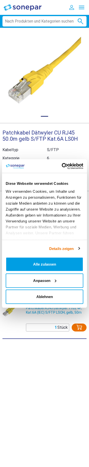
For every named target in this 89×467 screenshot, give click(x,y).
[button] (44, 70)
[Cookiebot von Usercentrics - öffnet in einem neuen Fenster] (62, 166)
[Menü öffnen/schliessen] (81, 7)
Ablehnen (44, 297)
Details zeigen (61, 248)
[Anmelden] (71, 7)
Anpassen (41, 280)
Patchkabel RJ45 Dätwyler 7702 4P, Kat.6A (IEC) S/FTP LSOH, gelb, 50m (54, 310)
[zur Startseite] (26, 7)
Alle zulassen (44, 264)
